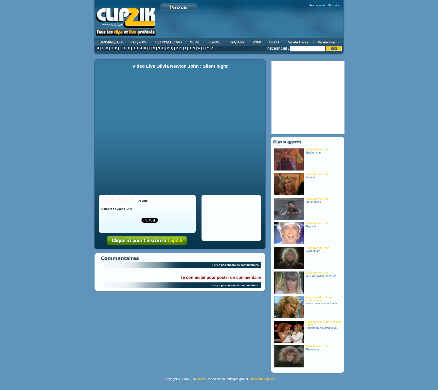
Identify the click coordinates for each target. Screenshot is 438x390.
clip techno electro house (168, 42)
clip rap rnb (110, 42)
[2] (112, 201)
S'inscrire (333, 5)
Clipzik (201, 379)
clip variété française (299, 42)
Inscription (147, 240)
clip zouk (257, 42)
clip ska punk (237, 42)
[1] (106, 201)
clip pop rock (139, 42)
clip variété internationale (329, 42)
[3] (119, 201)
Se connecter (317, 5)
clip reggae (215, 42)
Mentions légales (262, 379)
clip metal (195, 42)
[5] (131, 201)
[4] (125, 201)
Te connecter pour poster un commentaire (220, 277)
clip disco (275, 42)
